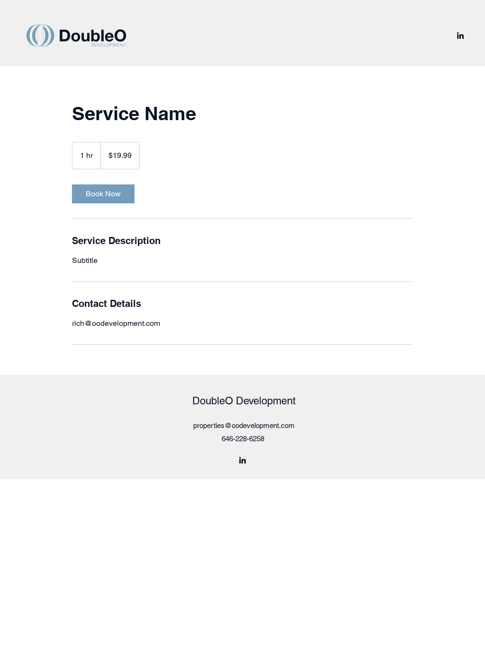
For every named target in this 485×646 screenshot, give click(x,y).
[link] (103, 193)
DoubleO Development (244, 401)
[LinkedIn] (460, 35)
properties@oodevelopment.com (244, 425)
